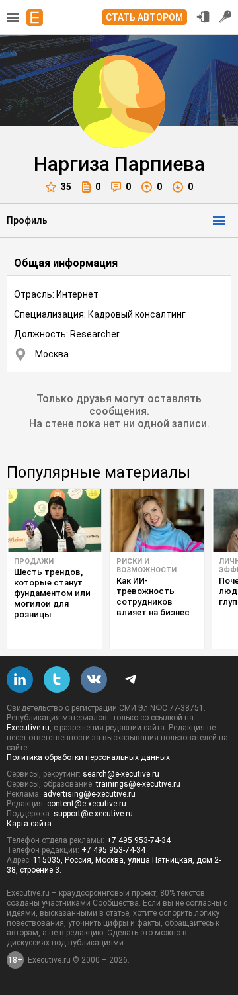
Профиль (27, 220)
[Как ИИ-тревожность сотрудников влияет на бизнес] (157, 520)
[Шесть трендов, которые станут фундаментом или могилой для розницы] (54, 520)
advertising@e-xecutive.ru (89, 794)
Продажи (34, 561)
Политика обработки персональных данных (88, 757)
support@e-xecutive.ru (93, 813)
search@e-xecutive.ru (121, 774)
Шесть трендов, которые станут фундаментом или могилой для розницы (52, 593)
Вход (203, 16)
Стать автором (144, 17)
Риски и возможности (146, 565)
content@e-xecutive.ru (86, 803)
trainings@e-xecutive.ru (138, 784)
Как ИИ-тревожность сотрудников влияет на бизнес (153, 596)
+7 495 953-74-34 (138, 840)
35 (66, 186)
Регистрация (225, 16)
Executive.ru (28, 727)
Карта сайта (29, 823)
